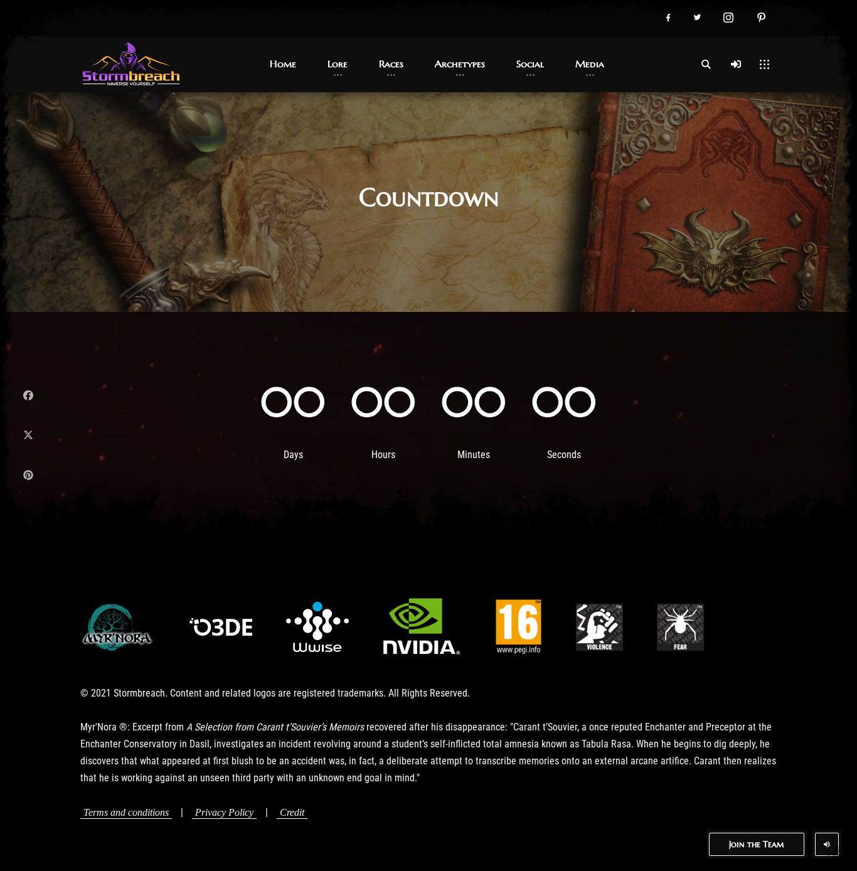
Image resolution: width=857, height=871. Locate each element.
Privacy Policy (224, 812)
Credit (292, 812)
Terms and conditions (126, 812)
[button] (667, 18)
